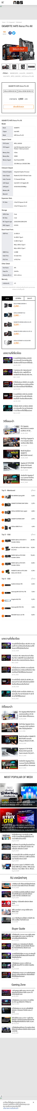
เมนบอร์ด (22, 73)
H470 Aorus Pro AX (28, 76)
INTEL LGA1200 (15, 76)
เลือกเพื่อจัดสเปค (18, 107)
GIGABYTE (29, 73)
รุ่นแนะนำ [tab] (29, 298)
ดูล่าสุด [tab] (7, 298)
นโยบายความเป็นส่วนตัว (10, 1108)
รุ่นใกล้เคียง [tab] (18, 298)
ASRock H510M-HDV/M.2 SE (25, 91)
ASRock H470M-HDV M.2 (10, 91)
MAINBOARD (14, 73)
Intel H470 (6, 76)
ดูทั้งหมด (33, 490)
